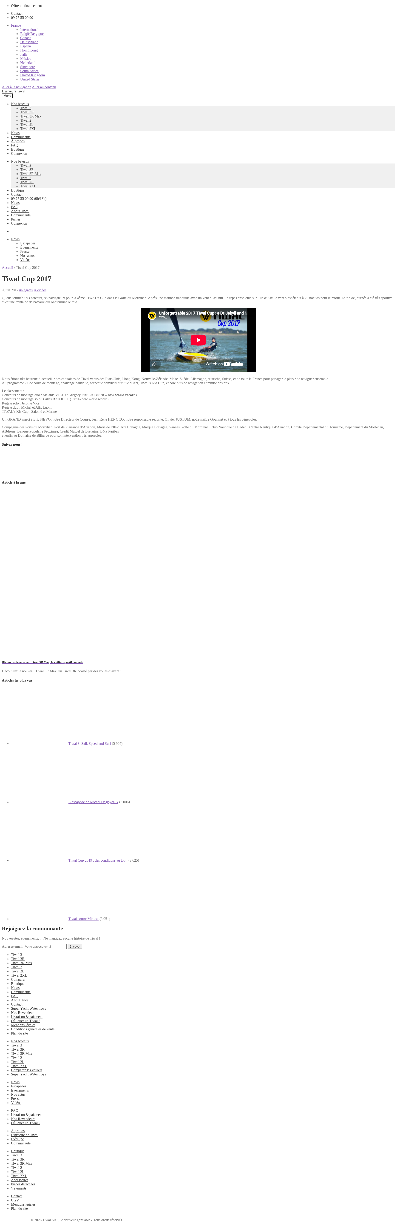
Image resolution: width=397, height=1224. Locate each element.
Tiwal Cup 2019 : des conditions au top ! (98, 860)
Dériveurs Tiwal (13, 91)
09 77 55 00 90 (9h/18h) (28, 199)
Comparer (18, 979)
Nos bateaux (20, 104)
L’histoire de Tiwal (24, 1135)
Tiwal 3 (25, 108)
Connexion (19, 153)
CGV (15, 1200)
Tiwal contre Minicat (83, 919)
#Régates (26, 290)
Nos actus (27, 256)
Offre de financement (26, 6)
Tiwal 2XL (28, 129)
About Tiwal (20, 211)
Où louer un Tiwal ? (25, 1021)
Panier (15, 219)
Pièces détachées (23, 1184)
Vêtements (18, 1188)
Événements (29, 247)
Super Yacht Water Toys (28, 1008)
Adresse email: (13, 946)
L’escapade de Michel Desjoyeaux (93, 802)
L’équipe (17, 1139)
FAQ (14, 145)
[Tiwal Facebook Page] (13, 473)
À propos (18, 141)
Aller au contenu (44, 87)
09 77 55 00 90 (22, 18)
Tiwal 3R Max (30, 116)
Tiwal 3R (27, 112)
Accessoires (19, 1180)
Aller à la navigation (16, 87)
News (15, 133)
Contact (16, 13)
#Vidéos (40, 290)
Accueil (7, 267)
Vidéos (25, 260)
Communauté (21, 137)
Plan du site (19, 1033)
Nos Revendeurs (23, 1013)
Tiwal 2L (27, 124)
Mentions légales (23, 1025)
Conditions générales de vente (32, 1029)
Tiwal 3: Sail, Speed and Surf (89, 743)
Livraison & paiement (27, 1017)
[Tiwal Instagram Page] (37, 473)
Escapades (27, 243)
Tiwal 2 (25, 120)
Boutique (17, 149)
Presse (24, 251)
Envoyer (74, 946)
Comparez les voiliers (26, 1070)
